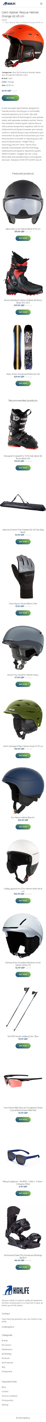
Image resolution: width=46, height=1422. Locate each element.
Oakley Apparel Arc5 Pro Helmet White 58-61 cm (23, 890)
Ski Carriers (6, 1345)
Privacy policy (7, 1400)
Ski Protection (22, 72)
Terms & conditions (9, 1396)
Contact (5, 1391)
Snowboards (7, 1371)
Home (4, 20)
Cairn (25, 75)
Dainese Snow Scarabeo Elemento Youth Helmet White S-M (23, 963)
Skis (14, 72)
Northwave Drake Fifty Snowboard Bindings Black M (23, 1256)
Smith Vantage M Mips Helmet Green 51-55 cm (23, 746)
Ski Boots (6, 1358)
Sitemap (5, 1405)
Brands (32, 72)
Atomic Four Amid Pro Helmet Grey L (23, 675)
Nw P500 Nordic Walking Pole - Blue (23, 1036)
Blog (4, 1387)
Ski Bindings (7, 1354)
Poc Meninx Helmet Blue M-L (23, 817)
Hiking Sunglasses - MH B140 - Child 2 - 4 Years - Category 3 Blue (23, 1182)
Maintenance (7, 1349)
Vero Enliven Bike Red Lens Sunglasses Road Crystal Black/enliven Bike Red (23, 1109)
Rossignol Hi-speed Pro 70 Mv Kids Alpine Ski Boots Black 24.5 (23, 457)
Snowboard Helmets (14, 75)
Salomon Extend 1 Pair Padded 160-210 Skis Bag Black (23, 531)
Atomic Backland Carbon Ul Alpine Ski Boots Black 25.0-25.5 (23, 301)
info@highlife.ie (8, 1327)
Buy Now (10, 98)
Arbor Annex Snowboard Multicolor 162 (23, 374)
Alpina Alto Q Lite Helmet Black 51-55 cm (23, 229)
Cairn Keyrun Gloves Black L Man (23, 603)
